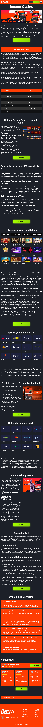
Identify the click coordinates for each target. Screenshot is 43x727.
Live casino (15, 234)
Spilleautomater (36, 234)
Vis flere (21, 688)
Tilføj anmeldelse (35, 665)
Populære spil (5, 234)
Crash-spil (26, 234)
